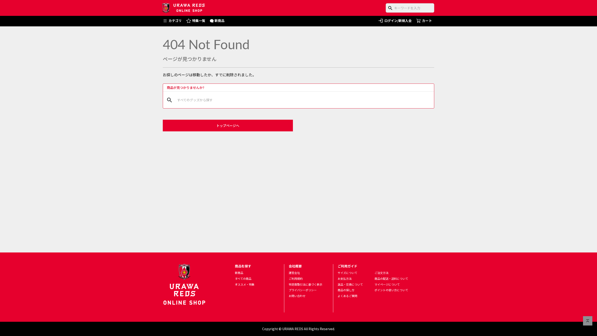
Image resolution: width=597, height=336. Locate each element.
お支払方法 (345, 278)
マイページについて (387, 284)
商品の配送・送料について (391, 278)
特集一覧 (198, 20)
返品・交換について (350, 284)
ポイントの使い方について (391, 290)
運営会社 (294, 273)
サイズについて (347, 273)
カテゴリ (175, 20)
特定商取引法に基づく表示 (305, 284)
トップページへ (227, 125)
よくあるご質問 (347, 296)
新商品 (219, 20)
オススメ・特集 (244, 284)
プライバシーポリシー (303, 290)
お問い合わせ (297, 296)
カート (427, 20)
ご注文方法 (382, 273)
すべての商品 (243, 278)
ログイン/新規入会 (398, 20)
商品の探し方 (346, 290)
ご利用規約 (296, 278)
